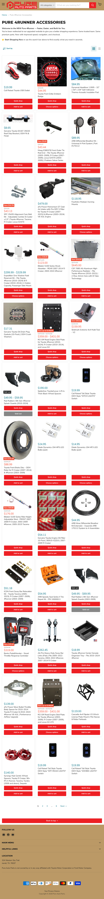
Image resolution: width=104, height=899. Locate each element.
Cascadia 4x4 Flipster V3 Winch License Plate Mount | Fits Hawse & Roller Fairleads (86, 717)
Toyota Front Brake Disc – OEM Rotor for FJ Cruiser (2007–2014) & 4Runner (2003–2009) (18, 470)
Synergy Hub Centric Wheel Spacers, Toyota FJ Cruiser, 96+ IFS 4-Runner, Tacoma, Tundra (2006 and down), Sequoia (17, 780)
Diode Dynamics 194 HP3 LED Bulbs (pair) (85, 448)
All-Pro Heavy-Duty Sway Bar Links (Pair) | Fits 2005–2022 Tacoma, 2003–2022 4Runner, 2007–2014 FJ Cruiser (51, 657)
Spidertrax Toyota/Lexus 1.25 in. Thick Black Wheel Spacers (51, 392)
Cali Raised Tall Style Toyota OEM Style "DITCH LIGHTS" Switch (84, 396)
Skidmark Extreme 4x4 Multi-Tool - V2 (86, 331)
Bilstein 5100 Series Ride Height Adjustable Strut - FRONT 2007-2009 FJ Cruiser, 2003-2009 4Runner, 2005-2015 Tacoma (18, 521)
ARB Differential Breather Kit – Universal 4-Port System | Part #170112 (84, 143)
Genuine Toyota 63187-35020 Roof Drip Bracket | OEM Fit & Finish (17, 133)
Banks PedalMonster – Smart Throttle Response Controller (16, 654)
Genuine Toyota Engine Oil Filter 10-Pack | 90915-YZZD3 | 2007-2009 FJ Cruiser (52, 540)
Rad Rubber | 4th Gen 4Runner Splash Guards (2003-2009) (85, 598)
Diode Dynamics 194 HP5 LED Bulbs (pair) (51, 448)
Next (62, 806)
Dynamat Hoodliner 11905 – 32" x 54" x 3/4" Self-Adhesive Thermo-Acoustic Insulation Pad (85, 90)
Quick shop (18, 101)
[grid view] (94, 48)
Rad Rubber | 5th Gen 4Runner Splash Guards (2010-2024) (17, 402)
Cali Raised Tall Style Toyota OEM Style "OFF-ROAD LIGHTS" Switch (52, 771)
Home (4, 15)
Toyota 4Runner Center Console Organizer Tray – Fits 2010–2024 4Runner (86, 655)
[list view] (99, 48)
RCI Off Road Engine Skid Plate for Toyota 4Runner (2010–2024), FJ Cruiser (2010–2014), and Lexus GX (51, 343)
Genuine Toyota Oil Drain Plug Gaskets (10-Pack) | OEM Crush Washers (17, 334)
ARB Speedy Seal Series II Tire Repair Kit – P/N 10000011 (51, 598)
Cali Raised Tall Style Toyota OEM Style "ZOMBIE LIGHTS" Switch (84, 771)
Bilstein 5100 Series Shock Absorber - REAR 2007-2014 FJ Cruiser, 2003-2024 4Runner (51, 268)
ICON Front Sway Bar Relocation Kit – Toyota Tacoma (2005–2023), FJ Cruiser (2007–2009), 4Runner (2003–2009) (18, 595)
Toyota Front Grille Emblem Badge (49, 95)
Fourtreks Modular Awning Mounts (83, 203)
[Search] (92, 5)
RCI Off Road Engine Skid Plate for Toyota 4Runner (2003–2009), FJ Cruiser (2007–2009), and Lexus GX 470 (51, 718)
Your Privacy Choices (52, 891)
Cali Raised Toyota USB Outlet (17, 90)
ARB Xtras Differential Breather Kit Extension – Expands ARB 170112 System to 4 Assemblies (85, 525)
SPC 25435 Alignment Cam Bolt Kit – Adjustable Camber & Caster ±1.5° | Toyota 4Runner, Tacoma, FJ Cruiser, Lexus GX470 (18, 218)
